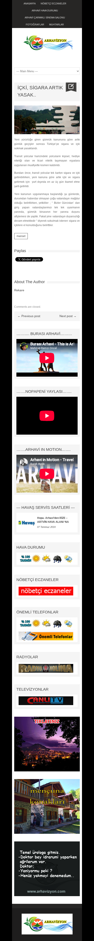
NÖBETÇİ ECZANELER (53, 3)
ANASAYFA (30, 3)
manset (21, 236)
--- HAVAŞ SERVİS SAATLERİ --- (45, 507)
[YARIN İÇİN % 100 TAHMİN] (46, 558)
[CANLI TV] (46, 700)
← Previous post (28, 316)
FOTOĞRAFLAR (35, 24)
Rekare (19, 290)
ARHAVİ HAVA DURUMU (45, 10)
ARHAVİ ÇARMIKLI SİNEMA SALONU (45, 17)
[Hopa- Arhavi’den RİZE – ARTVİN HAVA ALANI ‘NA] (27, 522)
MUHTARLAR (56, 24)
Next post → (68, 316)
